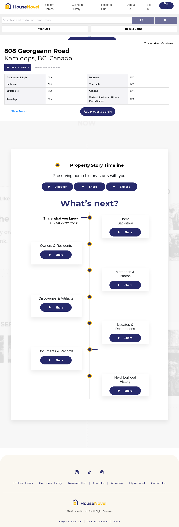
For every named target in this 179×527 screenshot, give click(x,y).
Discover (61, 186)
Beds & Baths (133, 28)
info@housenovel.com (70, 521)
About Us (131, 6)
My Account (137, 483)
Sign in (149, 6)
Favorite (153, 43)
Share (93, 186)
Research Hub (107, 6)
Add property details (98, 111)
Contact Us (158, 483)
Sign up (166, 5)
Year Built (44, 28)
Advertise (117, 483)
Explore (125, 186)
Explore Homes (49, 6)
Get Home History (78, 6)
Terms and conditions (97, 521)
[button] (166, 43)
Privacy (116, 521)
